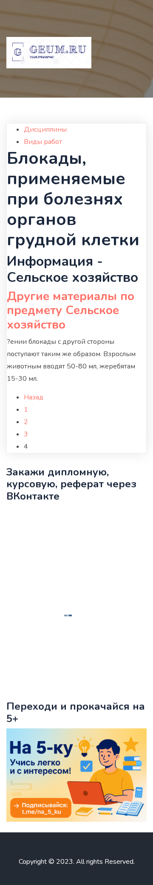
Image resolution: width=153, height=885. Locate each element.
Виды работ (43, 141)
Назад (33, 397)
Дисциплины (45, 129)
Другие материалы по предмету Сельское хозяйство (70, 310)
